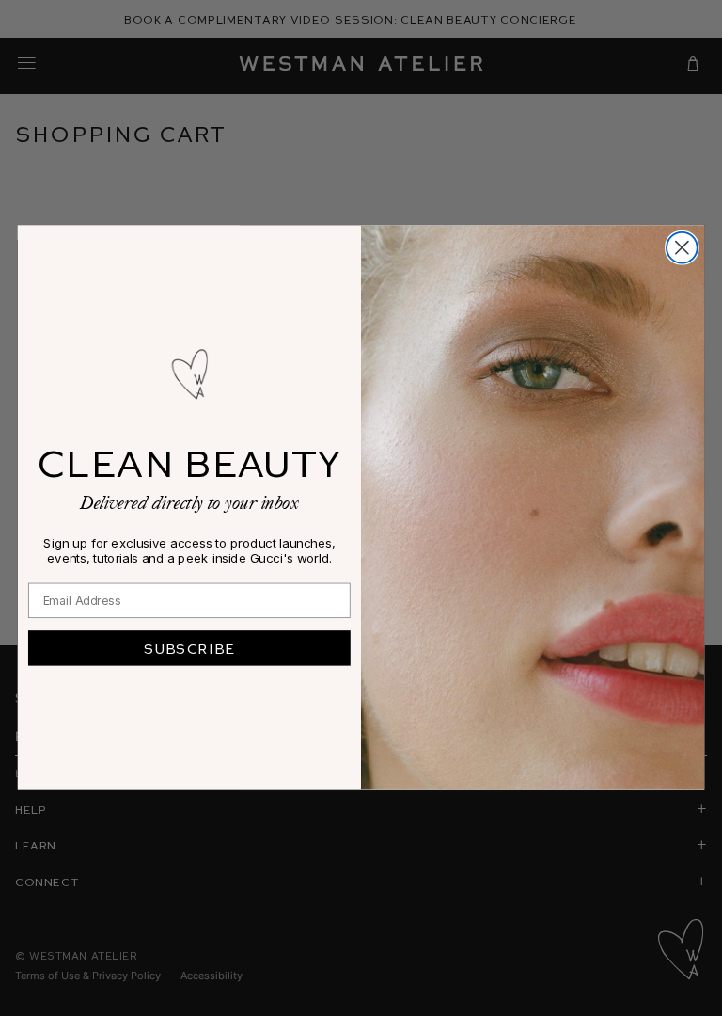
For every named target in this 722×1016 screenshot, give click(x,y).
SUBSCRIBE (189, 648)
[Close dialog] (682, 247)
